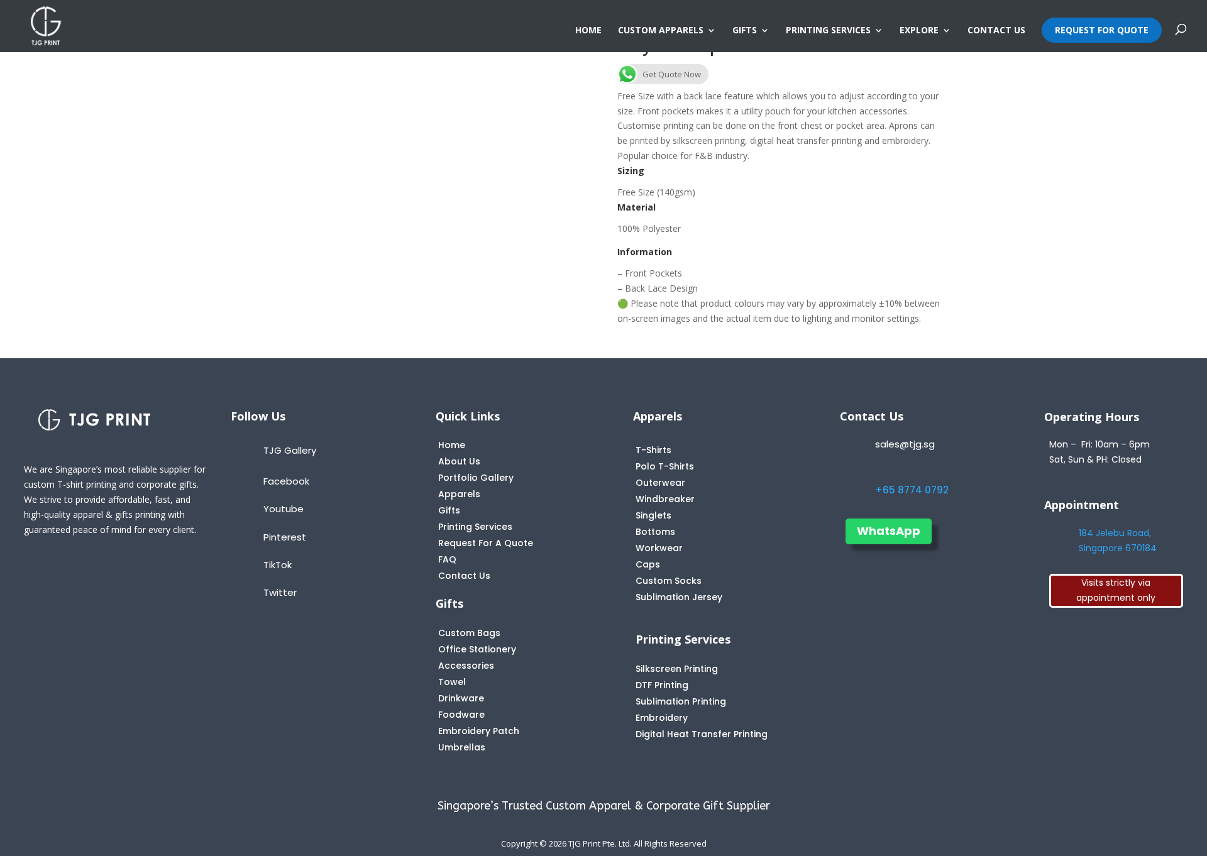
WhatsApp (888, 531)
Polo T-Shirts (665, 466)
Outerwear (660, 482)
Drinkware (461, 698)
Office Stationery (477, 649)
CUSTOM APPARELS (660, 31)
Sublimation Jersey (679, 597)
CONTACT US (996, 31)
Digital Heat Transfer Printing (702, 734)
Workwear (659, 548)
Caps (648, 564)
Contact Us (464, 575)
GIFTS (744, 31)
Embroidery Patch (478, 731)
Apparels (459, 494)
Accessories (466, 665)
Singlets (653, 515)
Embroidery (662, 717)
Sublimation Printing (681, 701)
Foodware (461, 714)
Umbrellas (461, 747)
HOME (588, 31)
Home (451, 445)
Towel (452, 682)
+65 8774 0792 (912, 490)
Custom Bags (469, 633)
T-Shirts (653, 450)
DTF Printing (662, 685)
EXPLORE (919, 31)
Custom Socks (669, 580)
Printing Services (475, 526)
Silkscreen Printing (677, 668)
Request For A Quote (485, 543)
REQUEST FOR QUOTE (1102, 30)
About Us (459, 461)
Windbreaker (665, 499)
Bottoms (655, 531)
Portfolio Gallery (476, 477)
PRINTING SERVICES (828, 31)
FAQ (447, 559)
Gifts (449, 510)
